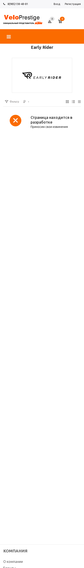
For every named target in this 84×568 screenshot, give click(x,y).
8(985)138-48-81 (18, 3)
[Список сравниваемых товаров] (50, 23)
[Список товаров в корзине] (62, 23)
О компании (13, 562)
